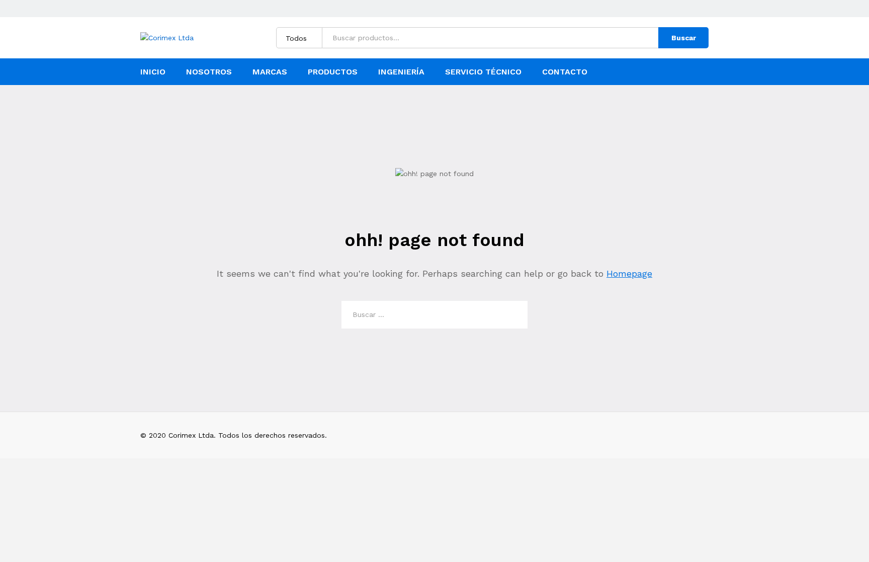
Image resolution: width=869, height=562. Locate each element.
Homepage (629, 273)
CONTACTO (564, 72)
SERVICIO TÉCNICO (483, 72)
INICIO (152, 72)
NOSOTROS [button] (209, 72)
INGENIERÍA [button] (401, 72)
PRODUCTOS (333, 72)
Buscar (683, 38)
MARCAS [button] (269, 72)
